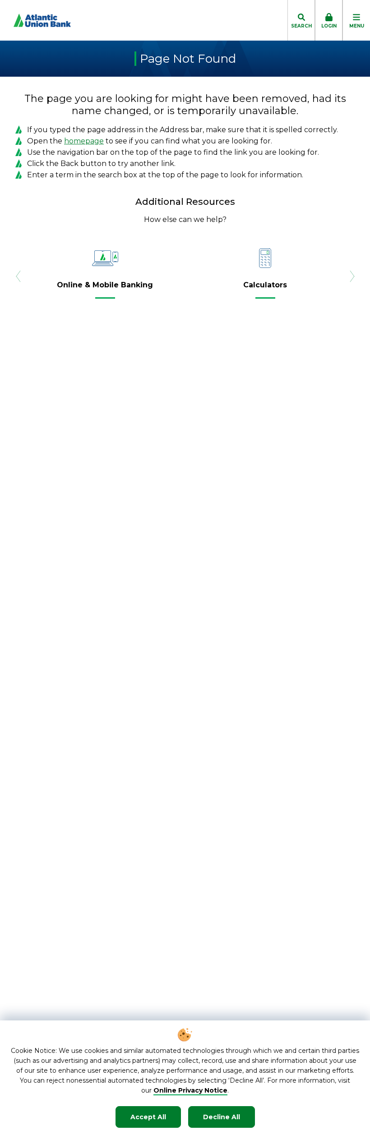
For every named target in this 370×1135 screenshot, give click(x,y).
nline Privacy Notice (193, 1090)
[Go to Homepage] (35, 20)
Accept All (148, 1117)
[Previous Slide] (18, 276)
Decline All (221, 1117)
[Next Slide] (352, 276)
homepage (84, 141)
